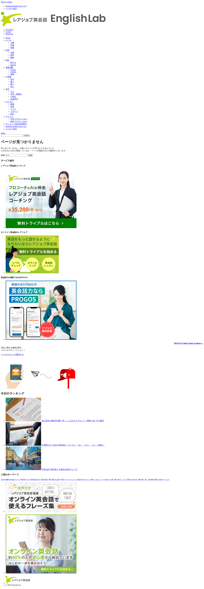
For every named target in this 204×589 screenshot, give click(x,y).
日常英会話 (33, 479)
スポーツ (14, 112)
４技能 (8, 77)
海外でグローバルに (18, 121)
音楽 (12, 107)
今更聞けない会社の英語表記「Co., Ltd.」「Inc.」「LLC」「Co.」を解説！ (73, 445)
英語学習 (23, 479)
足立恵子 (58, 479)
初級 (12, 48)
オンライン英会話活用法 (16, 124)
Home (8, 38)
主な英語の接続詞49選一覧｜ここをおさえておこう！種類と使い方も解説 (73, 421)
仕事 (12, 53)
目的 (7, 50)
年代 (7, 89)
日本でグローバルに (18, 119)
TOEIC (13, 70)
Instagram (9, 34)
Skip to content (6, 2)
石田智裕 (151, 479)
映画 (12, 104)
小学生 (13, 97)
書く (12, 82)
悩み (7, 60)
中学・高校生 (16, 94)
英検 (12, 74)
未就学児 (14, 99)
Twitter (8, 32)
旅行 (12, 114)
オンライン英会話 (75, 479)
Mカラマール (86, 479)
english (3, 479)
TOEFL (13, 72)
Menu (3, 133)
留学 (12, 55)
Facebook (9, 30)
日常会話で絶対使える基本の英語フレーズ (59, 469)
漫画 (92, 479)
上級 (12, 43)
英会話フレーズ (15, 479)
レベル (8, 40)
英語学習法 (44, 479)
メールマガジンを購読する (12, 355)
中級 (12, 45)
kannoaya (107, 479)
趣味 (12, 58)
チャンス (9, 116)
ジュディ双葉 (125, 479)
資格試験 (9, 67)
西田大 (156, 479)
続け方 (13, 63)
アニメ (13, 109)
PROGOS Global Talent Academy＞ (188, 343)
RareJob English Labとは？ (16, 6)
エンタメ (9, 102)
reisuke (132, 479)
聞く (12, 84)
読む (12, 87)
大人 (12, 92)
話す (12, 79)
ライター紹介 (11, 9)
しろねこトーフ (99, 479)
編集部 (7, 479)
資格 (139, 479)
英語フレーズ (65, 479)
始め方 (13, 65)
